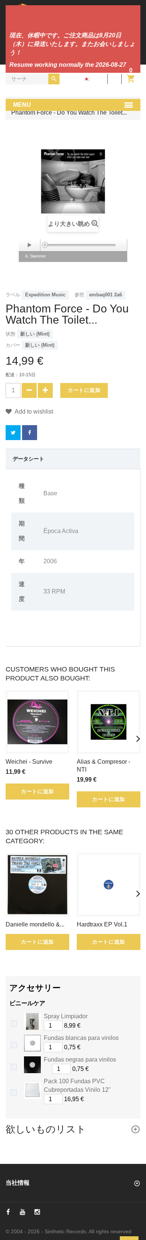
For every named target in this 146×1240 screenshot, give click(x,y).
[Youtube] (22, 1212)
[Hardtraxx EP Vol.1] (108, 884)
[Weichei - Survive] (37, 722)
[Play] (29, 245)
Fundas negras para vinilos (80, 1059)
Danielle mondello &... (35, 924)
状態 (10, 334)
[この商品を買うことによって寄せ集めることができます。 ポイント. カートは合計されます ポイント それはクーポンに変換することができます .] (29, 432)
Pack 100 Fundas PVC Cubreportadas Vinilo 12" (77, 1085)
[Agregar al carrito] (89, 1025)
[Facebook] (8, 1212)
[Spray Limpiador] (32, 1021)
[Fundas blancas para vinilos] (32, 1043)
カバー (13, 345)
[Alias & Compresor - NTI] (108, 722)
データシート (28, 459)
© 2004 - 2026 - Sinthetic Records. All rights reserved (68, 1231)
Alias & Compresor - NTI (103, 765)
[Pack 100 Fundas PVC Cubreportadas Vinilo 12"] (32, 1090)
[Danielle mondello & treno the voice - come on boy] (37, 884)
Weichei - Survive (29, 761)
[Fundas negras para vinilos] (32, 1064)
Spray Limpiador (66, 1016)
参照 (79, 294)
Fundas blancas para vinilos (81, 1038)
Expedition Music (45, 294)
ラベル (13, 294)
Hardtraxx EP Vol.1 (102, 924)
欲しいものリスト (46, 1129)
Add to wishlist (33, 411)
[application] (73, 245)
